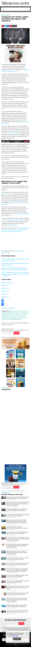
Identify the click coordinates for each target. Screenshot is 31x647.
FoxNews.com (5, 285)
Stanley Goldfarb (13, 319)
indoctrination (11, 316)
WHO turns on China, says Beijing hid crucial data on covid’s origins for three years (17, 581)
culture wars (17, 312)
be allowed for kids (12, 225)
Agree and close (17, 638)
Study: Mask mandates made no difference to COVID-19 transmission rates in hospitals (16, 510)
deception (23, 312)
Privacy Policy (14, 636)
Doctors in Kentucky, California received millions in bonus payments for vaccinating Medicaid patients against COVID (17, 546)
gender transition (22, 314)
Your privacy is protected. (6, 337)
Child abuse (22, 311)
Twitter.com (4, 294)
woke (20, 319)
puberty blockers (22, 318)
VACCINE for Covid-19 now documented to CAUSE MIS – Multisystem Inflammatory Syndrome (17, 564)
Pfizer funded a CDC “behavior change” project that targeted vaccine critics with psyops (17, 533)
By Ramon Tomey (15, 517)
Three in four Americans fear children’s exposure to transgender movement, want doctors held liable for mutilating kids (15, 274)
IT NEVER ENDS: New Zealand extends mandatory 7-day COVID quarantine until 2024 (17, 515)
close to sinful (7, 194)
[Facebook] (15, 300)
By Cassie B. (14, 499)
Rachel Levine (5, 319)
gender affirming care (11, 314)
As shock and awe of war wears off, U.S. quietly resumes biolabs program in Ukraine (17, 558)
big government (14, 311)
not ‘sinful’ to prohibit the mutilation (13, 220)
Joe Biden (17, 316)
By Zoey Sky (14, 512)
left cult (23, 316)
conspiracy (10, 312)
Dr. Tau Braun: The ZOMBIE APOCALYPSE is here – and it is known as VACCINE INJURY (17, 576)
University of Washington (12, 133)
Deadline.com (5, 288)
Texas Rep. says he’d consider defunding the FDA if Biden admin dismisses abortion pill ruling (17, 498)
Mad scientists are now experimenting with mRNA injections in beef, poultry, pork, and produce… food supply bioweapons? (17, 504)
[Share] (15, 304)
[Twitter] (15, 302)
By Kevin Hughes (15, 529)
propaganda (14, 318)
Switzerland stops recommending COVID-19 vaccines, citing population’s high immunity (16, 606)
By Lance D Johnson (15, 506)
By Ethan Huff (14, 535)
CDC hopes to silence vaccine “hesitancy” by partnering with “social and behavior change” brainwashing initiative (16, 552)
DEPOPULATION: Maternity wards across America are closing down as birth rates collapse (17, 594)
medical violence (5, 318)
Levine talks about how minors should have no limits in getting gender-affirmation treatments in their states (15, 229)
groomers (4, 316)
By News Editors (14, 548)
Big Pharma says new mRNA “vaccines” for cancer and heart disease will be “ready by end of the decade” (17, 588)
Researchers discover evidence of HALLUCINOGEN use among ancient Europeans (17, 527)
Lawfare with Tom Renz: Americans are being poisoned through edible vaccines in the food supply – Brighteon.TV (16, 600)
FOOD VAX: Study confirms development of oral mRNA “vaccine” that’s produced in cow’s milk (17, 611)
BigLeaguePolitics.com (7, 282)
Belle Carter (10, 23)
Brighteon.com (5, 297)
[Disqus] (15, 409)
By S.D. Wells (14, 566)
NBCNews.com (5, 291)
